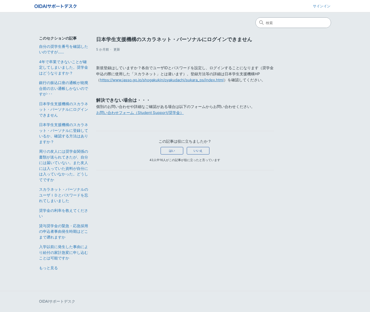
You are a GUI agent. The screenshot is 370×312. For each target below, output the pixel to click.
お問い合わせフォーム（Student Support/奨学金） (140, 112)
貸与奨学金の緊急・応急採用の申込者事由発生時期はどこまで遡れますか (63, 231)
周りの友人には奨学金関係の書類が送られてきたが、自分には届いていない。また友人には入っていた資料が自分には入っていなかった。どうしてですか (63, 165)
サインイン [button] (321, 6)
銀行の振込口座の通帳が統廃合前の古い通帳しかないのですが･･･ (63, 88)
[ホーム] (55, 6)
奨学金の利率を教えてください (63, 213)
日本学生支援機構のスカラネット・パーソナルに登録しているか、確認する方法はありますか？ (63, 133)
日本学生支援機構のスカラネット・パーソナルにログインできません (63, 109)
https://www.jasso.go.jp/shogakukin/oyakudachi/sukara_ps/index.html (162, 79)
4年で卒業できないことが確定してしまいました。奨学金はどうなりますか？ (63, 67)
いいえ (198, 150)
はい (172, 150)
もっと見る (48, 267)
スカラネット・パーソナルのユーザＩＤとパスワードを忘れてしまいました (63, 195)
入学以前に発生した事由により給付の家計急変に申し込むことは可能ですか (63, 252)
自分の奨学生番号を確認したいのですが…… (63, 49)
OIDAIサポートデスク (57, 301)
